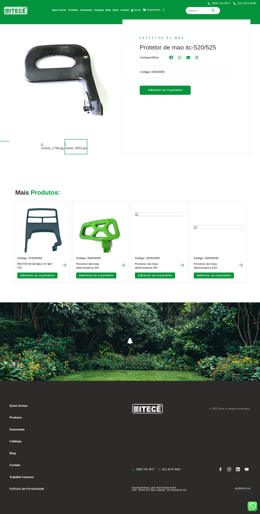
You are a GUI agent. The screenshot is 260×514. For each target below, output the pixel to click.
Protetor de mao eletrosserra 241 (87, 266)
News (115, 10)
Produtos (73, 10)
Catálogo (99, 10)
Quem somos (59, 10)
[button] (171, 57)
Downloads (86, 10)
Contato (124, 10)
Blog (108, 10)
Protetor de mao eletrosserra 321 (146, 266)
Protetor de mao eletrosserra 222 (205, 266)
